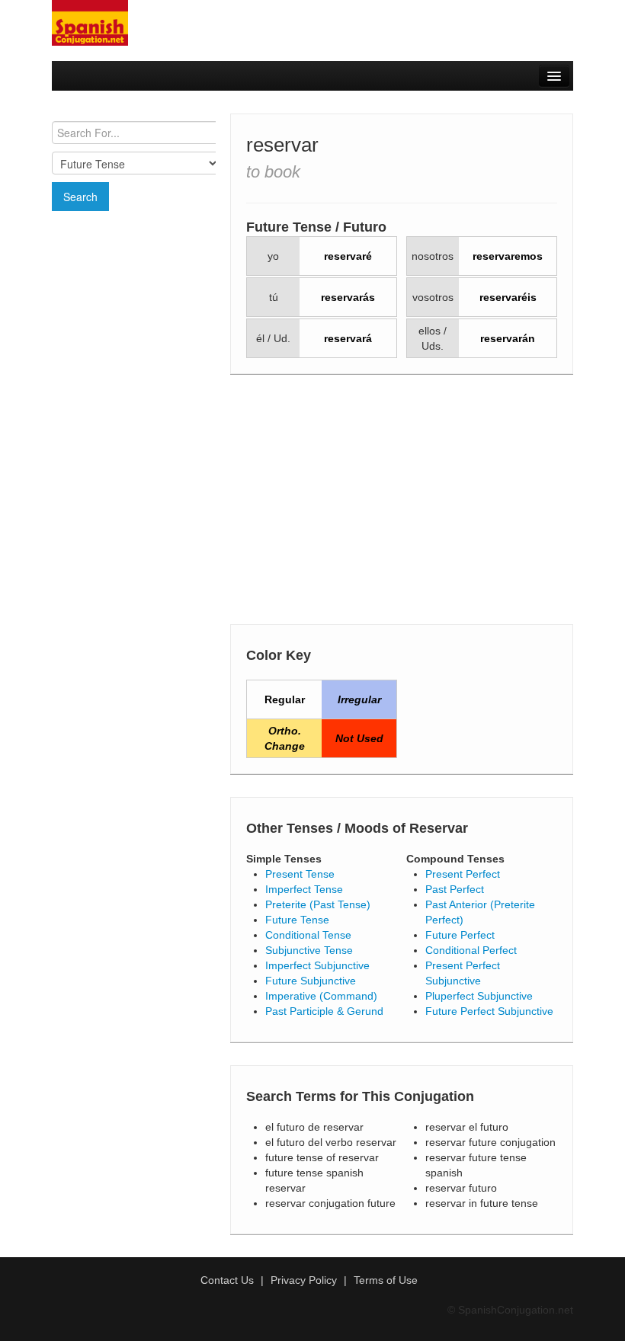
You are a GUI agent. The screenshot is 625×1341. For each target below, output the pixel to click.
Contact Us (227, 1280)
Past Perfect (454, 889)
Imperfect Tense (304, 889)
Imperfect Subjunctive (317, 965)
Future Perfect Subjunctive (489, 1011)
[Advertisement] (134, 302)
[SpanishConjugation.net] (90, 22)
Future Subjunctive (310, 981)
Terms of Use (386, 1280)
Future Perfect (460, 935)
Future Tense (297, 920)
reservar (282, 144)
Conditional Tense (308, 935)
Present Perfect (462, 874)
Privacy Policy (304, 1280)
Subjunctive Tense (309, 950)
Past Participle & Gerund (324, 1011)
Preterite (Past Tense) (317, 904)
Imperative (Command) (321, 996)
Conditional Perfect (471, 950)
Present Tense (300, 874)
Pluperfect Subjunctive (479, 996)
